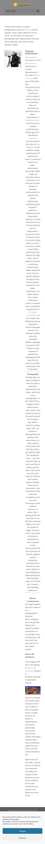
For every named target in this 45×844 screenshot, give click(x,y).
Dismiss (22, 838)
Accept (23, 831)
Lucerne (30, 63)
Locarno (31, 138)
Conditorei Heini (32, 120)
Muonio (27, 29)
